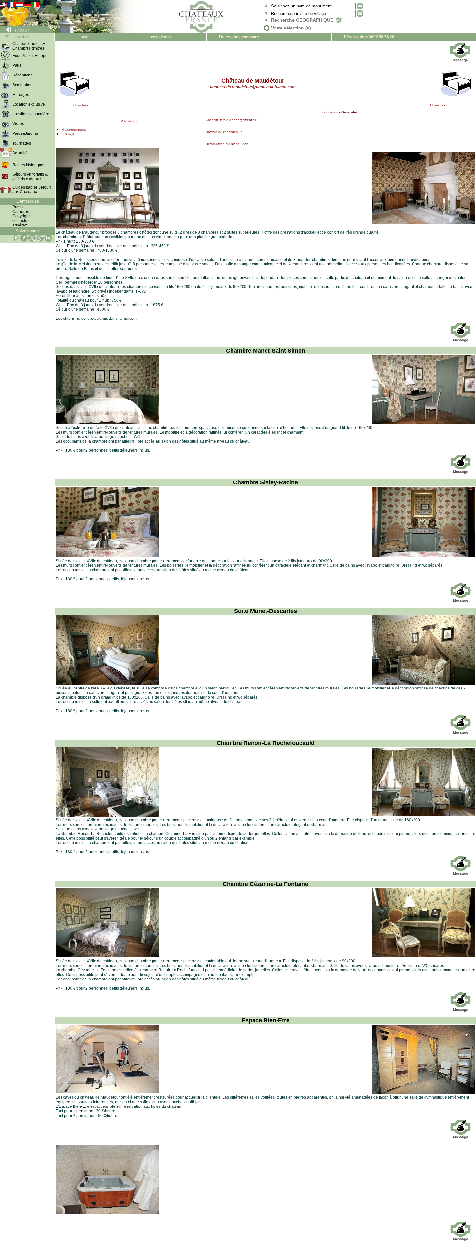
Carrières (20, 211)
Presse (18, 207)
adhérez (19, 225)
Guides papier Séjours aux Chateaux (32, 189)
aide (86, 37)
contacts (19, 220)
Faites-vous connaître (239, 37)
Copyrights (21, 216)
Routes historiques (28, 165)
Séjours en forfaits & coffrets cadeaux (30, 176)
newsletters (162, 37)
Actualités (20, 153)
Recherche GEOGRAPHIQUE (302, 20)
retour (21, 30)
